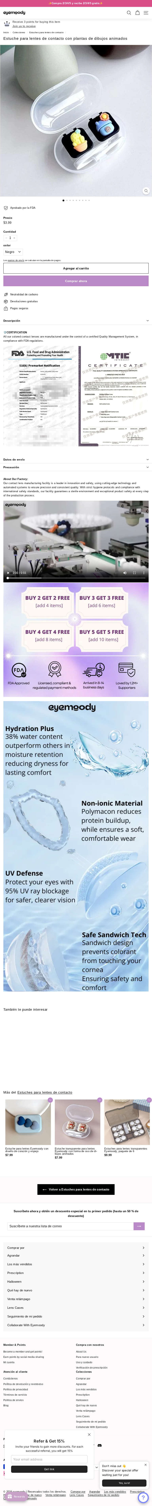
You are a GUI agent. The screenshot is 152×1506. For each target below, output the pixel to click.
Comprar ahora (76, 281)
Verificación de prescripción (91, 1367)
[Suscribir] (139, 1226)
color (7, 245)
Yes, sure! (124, 1482)
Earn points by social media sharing (23, 1357)
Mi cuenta (8, 1362)
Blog (6, 1405)
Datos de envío (14, 459)
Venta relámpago (85, 1410)
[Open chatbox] (143, 1497)
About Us (81, 1351)
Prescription (83, 1394)
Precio (7, 217)
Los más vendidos (86, 1389)
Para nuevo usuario (87, 1357)
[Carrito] (137, 13)
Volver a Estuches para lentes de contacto (78, 1189)
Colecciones (19, 32)
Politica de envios (13, 1400)
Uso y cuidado (84, 1362)
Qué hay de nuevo (86, 1405)
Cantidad (9, 231)
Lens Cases (82, 1416)
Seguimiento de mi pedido (91, 1421)
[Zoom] (146, 190)
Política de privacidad (15, 1389)
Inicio (6, 32)
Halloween (82, 1400)
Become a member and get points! (22, 1351)
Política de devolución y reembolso (23, 1384)
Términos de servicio (15, 1394)
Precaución (11, 467)
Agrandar (81, 1384)
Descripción (11, 320)
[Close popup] (145, 1465)
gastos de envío (16, 260)
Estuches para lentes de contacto (46, 32)
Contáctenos (10, 1378)
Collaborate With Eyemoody (92, 1427)
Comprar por (83, 1378)
